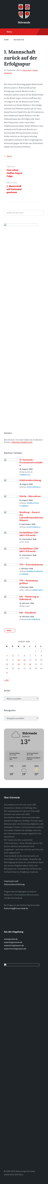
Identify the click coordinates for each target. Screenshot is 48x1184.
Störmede (24, 22)
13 (24, 660)
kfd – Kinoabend (27, 612)
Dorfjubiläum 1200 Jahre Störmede (28, 533)
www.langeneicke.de (13, 942)
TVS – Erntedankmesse (31, 564)
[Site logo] (24, 18)
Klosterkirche (33, 619)
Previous (11, 166)
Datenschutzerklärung (14, 884)
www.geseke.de (11, 939)
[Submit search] (41, 213)
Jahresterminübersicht (21, 442)
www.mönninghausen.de (15, 948)
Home (6, 40)
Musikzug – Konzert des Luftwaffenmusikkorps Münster (31, 516)
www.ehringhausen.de (14, 945)
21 (30, 664)
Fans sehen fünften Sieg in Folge (14, 173)
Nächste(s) (12, 182)
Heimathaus (37, 590)
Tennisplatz (25, 474)
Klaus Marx (27, 70)
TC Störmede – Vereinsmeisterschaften (31, 462)
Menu (9, 31)
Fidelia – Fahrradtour (30, 496)
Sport (9, 156)
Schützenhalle (34, 487)
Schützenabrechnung (30, 480)
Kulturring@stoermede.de (16, 908)
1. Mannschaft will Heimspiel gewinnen (14, 189)
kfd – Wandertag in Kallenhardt (29, 598)
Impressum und (11, 881)
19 (19, 664)
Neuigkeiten (19, 40)
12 (19, 660)
